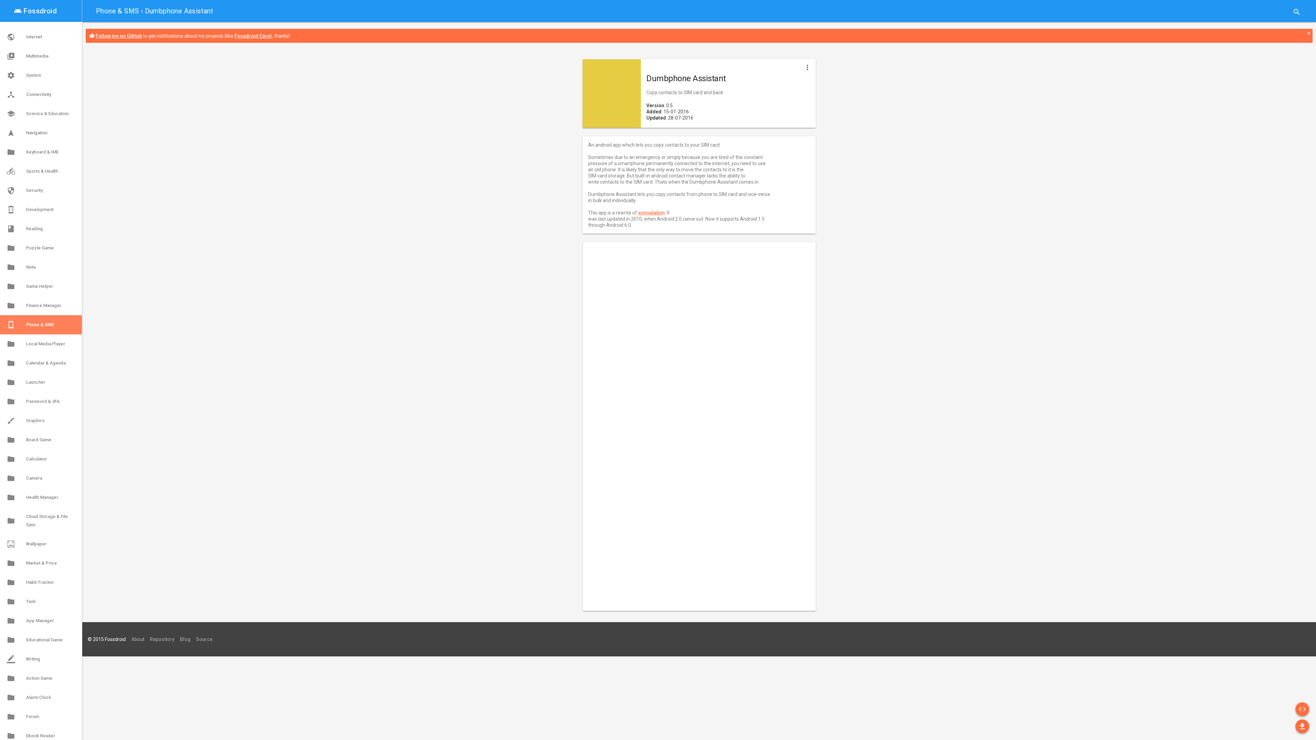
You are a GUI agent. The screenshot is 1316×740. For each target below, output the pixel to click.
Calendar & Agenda (36, 363)
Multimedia (27, 56)
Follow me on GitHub (119, 36)
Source (204, 639)
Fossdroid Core (252, 36)
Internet (24, 37)
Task (21, 601)
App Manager (30, 621)
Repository (162, 639)
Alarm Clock (29, 697)
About (137, 639)
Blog (185, 639)
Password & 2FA (33, 401)
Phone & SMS (117, 11)
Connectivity (29, 94)
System (24, 75)
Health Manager (32, 497)
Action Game (29, 678)
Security (25, 190)
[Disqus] (693, 338)
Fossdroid (35, 11)
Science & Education (38, 114)
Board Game (29, 440)
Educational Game (35, 640)
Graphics (26, 421)
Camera (24, 478)
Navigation (27, 133)
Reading (25, 229)
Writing (23, 659)
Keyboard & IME (33, 152)
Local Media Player (36, 344)
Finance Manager (34, 305)
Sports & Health (32, 171)
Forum (23, 717)
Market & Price (32, 563)
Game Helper (30, 286)
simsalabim (651, 212)
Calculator (27, 459)
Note (21, 267)
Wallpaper (27, 544)
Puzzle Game (30, 248)
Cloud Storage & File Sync (37, 520)
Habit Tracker (30, 582)
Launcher (26, 382)
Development (30, 210)
